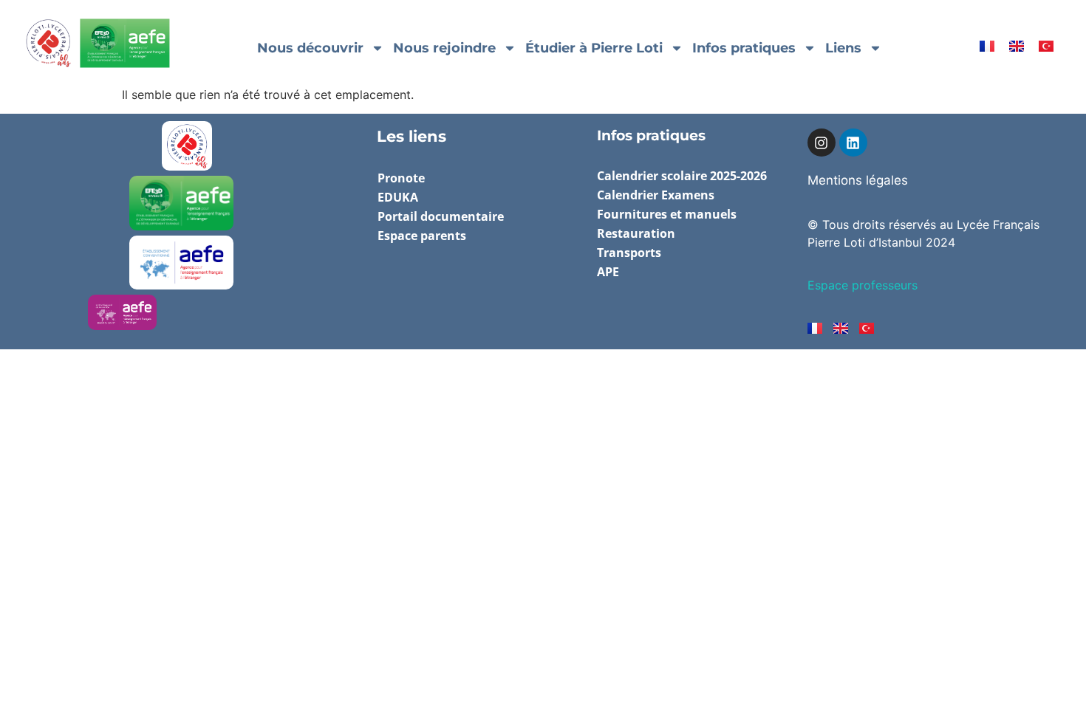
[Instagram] (821, 142)
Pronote (401, 178)
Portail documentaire (441, 216)
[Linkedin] (853, 142)
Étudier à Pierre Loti (594, 48)
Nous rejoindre (444, 48)
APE (608, 272)
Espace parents (422, 235)
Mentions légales (857, 180)
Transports (629, 252)
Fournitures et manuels (667, 214)
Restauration (636, 233)
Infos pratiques (744, 48)
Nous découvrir (310, 48)
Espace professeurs (862, 285)
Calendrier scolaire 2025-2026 (682, 176)
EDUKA (398, 197)
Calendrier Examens (655, 195)
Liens (843, 48)
